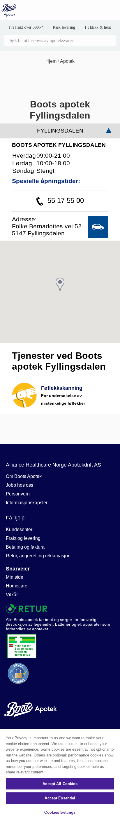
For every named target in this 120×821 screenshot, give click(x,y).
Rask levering (64, 27)
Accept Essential (60, 798)
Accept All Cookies (60, 784)
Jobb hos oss (19, 485)
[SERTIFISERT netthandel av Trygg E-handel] (60, 673)
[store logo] (8, 10)
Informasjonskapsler (26, 502)
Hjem (51, 61)
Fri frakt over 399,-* (26, 27)
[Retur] (58, 608)
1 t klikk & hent (97, 27)
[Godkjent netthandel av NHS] (60, 646)
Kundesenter (19, 529)
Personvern (18, 493)
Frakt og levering (23, 538)
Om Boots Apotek (24, 476)
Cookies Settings (59, 812)
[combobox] (60, 40)
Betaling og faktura (25, 547)
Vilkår (12, 594)
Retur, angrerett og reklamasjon (38, 555)
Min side (14, 577)
